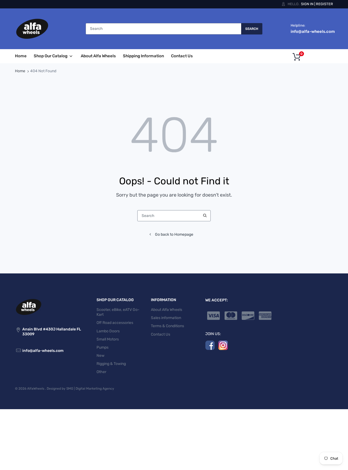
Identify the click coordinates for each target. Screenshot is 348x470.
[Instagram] (223, 345)
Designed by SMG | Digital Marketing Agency (80, 388)
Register (324, 4)
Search (251, 29)
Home (20, 71)
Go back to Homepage (174, 234)
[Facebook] (210, 345)
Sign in (307, 4)
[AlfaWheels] (32, 28)
